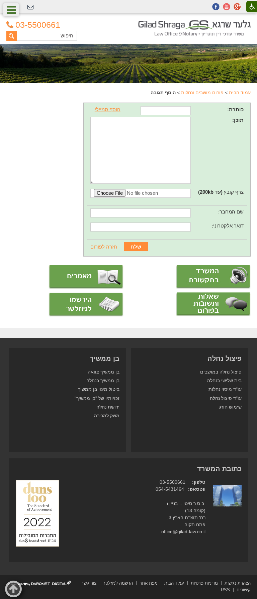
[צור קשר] (30, 7)
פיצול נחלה (224, 358)
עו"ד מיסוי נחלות (225, 389)
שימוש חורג (230, 407)
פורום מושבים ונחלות (202, 92)
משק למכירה (106, 415)
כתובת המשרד (219, 468)
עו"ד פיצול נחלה (226, 398)
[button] (11, 9)
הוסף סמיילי (107, 109)
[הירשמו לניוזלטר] (86, 305)
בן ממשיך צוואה (103, 372)
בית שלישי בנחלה (224, 380)
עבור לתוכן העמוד (129, 23)
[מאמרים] (86, 277)
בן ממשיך (104, 358)
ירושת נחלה (107, 407)
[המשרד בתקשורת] (213, 277)
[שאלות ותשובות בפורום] (213, 304)
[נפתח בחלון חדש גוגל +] (237, 6)
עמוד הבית (240, 92)
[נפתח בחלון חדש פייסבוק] (216, 6)
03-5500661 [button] (37, 25)
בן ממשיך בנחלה (102, 380)
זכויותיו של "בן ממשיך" (97, 398)
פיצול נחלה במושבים (221, 372)
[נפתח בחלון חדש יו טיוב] (226, 6)
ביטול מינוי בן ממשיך (98, 389)
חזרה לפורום (103, 247)
